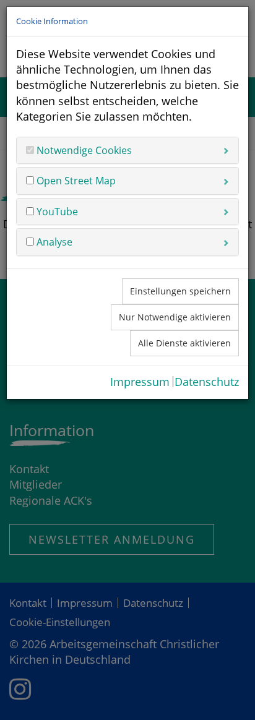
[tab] (127, 150)
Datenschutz (207, 381)
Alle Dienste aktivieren (184, 343)
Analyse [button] (53, 242)
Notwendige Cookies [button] (83, 150)
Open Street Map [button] (75, 180)
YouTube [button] (56, 211)
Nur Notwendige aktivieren (175, 317)
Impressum (140, 381)
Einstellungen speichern (180, 291)
